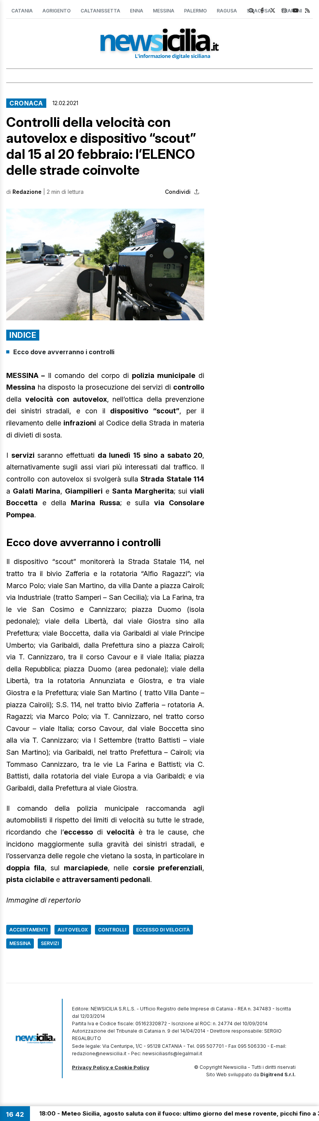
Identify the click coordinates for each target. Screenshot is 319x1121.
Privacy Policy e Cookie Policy (110, 1067)
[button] (105, 264)
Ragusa (227, 11)
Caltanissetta (100, 11)
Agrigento (56, 11)
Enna (136, 11)
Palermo (195, 11)
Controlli (112, 930)
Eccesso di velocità (163, 930)
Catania (22, 11)
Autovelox (73, 930)
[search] (251, 11)
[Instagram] (284, 10)
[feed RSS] (307, 10)
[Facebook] (262, 10)
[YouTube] (296, 10)
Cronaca (26, 103)
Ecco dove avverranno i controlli (63, 352)
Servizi (50, 943)
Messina (163, 11)
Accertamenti (28, 930)
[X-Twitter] (272, 10)
